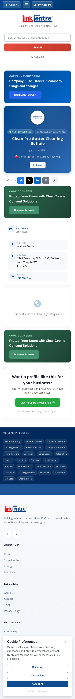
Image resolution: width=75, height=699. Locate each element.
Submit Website (13, 560)
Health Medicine (34, 447)
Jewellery (21, 460)
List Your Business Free (36, 402)
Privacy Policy (12, 611)
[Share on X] (29, 180)
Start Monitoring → (25, 94)
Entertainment (25, 478)
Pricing (8, 566)
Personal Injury (44, 466)
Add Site (14, 4)
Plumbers (60, 466)
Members (9, 572)
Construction (45, 453)
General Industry (12, 441)
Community (10, 631)
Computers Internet (56, 447)
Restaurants (59, 472)
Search (37, 47)
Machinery (9, 472)
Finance (8, 460)
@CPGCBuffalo (37, 150)
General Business (34, 441)
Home (7, 554)
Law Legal (9, 478)
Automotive (61, 453)
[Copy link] (54, 180)
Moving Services (27, 472)
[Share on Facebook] (20, 180)
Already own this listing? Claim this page (37, 411)
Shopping (44, 472)
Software (35, 460)
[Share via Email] (45, 180)
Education (28, 453)
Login (39, 165)
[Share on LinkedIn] (37, 180)
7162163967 (24, 278)
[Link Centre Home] (37, 18)
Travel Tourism (12, 453)
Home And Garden (56, 441)
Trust (7, 605)
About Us (9, 592)
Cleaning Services (13, 447)
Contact (8, 598)
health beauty (51, 460)
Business (9, 466)
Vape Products (24, 466)
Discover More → (24, 210)
